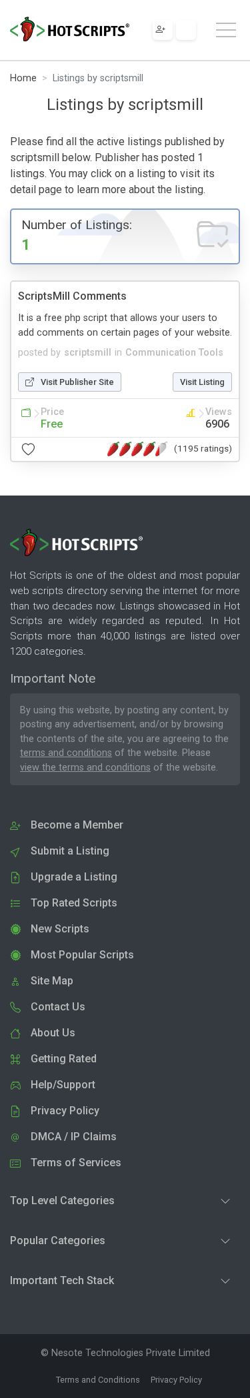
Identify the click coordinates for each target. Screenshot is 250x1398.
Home (23, 78)
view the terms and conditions (85, 767)
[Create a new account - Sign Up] (163, 30)
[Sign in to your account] (186, 30)
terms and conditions (66, 753)
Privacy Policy (176, 1380)
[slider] (137, 449)
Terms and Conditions (98, 1380)
